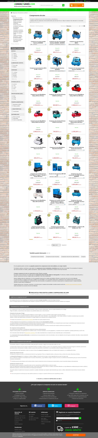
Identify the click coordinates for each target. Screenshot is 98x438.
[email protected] (18, 420)
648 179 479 (26, 1)
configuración (20, 436)
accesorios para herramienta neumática (73, 284)
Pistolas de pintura (17, 24)
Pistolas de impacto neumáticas (17, 23)
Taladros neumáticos (17, 35)
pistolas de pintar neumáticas (27, 319)
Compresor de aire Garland (37, 256)
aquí (34, 435)
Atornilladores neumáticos (16, 28)
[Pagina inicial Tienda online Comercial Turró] (11, 12)
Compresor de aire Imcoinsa (52, 256)
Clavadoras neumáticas (18, 30)
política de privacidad (66, 420)
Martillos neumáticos (17, 21)
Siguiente (64, 245)
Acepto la (64, 420)
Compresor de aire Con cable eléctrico (70, 256)
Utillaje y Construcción (52, 9)
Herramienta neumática (22, 12)
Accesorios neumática (18, 39)
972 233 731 (19, 1)
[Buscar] (63, 5)
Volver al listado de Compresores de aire (48, 378)
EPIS (41, 9)
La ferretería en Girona (20, 431)
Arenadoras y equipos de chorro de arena (17, 37)
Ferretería (71, 9)
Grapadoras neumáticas (18, 31)
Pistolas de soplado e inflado (17, 33)
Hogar (63, 9)
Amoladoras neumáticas (18, 26)
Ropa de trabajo (32, 9)
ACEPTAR (76, 435)
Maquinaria (15, 12)
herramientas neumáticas (30, 332)
